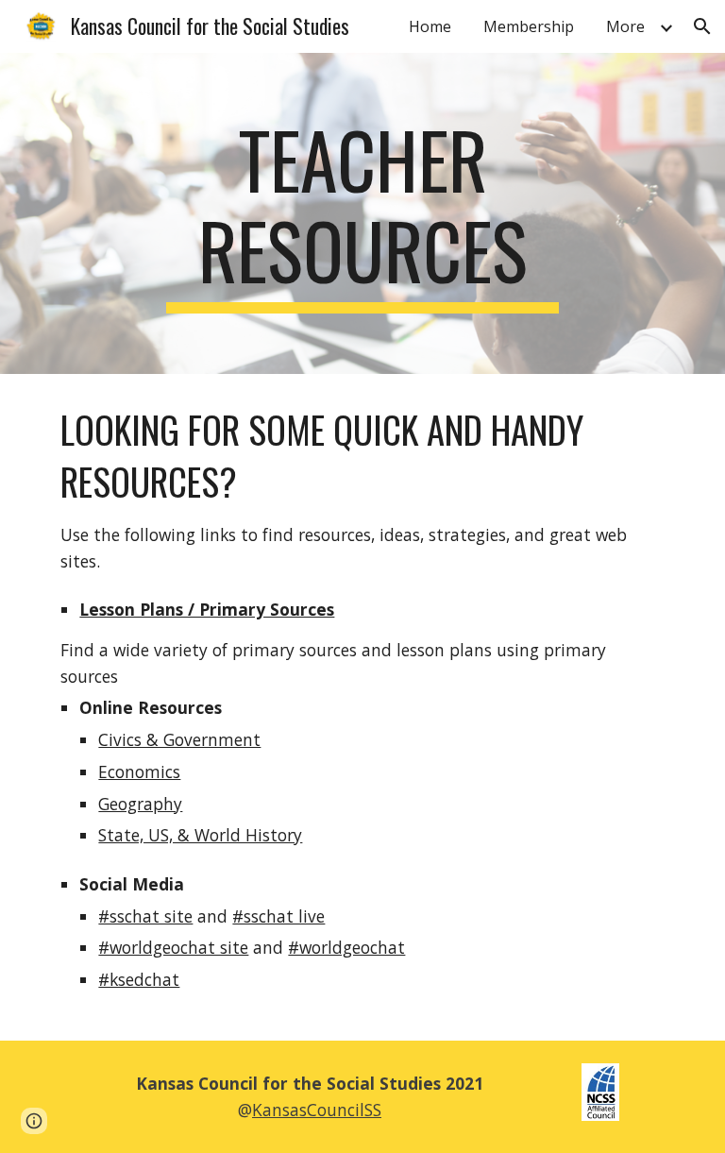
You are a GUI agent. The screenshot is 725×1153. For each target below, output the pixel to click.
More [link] (625, 26)
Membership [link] (528, 26)
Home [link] (430, 26)
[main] (362, 213)
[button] (702, 26)
